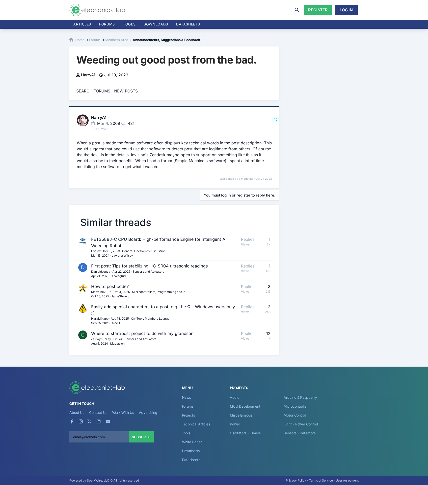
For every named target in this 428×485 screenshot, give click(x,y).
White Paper (192, 442)
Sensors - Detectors (299, 433)
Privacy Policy (296, 480)
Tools (129, 24)
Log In (346, 9)
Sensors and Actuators (148, 271)
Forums (107, 24)
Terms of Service (321, 480)
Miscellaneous (241, 415)
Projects (188, 415)
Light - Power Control (301, 424)
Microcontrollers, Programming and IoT (159, 292)
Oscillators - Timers (245, 433)
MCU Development (245, 406)
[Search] (297, 10)
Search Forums (93, 90)
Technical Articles (196, 424)
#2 (275, 119)
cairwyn (97, 339)
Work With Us (123, 412)
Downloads (191, 451)
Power (235, 424)
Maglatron (117, 343)
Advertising (148, 412)
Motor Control (295, 415)
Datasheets (188, 24)
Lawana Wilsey (122, 255)
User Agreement (347, 480)
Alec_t (116, 323)
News (186, 397)
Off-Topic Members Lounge (150, 318)
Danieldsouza (100, 271)
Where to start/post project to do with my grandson (142, 333)
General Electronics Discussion (143, 251)
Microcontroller (296, 406)
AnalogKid (118, 276)
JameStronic (120, 296)
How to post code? (110, 286)
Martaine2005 (101, 292)
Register (318, 9)
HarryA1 (88, 74)
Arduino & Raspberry (300, 397)
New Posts (126, 90)
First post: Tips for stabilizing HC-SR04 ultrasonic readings (149, 266)
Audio (234, 397)
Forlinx (96, 251)
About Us (76, 412)
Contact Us (98, 412)
